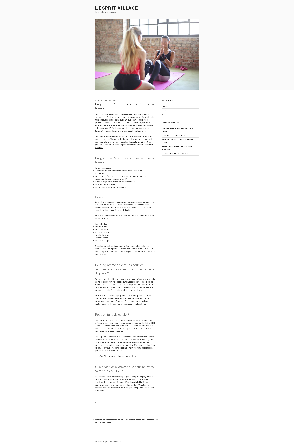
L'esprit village (116, 8)
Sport (101, 403)
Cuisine (164, 106)
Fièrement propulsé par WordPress (107, 442)
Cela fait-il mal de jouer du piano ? (174, 135)
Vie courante (166, 115)
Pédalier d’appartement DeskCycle (175, 153)
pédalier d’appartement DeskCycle (136, 142)
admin (113, 101)
